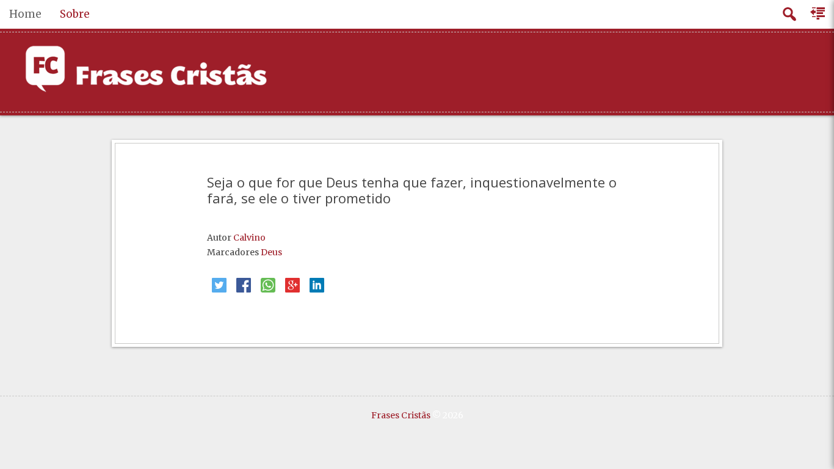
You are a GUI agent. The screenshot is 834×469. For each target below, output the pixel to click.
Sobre (75, 14)
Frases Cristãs (400, 415)
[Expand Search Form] (789, 14)
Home (25, 14)
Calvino (249, 237)
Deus (271, 252)
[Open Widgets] (818, 14)
